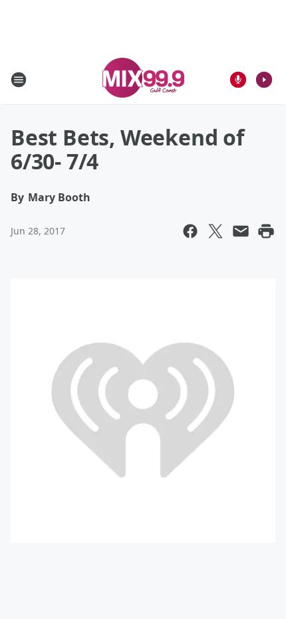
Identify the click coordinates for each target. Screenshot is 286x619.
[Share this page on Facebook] (190, 231)
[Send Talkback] (238, 80)
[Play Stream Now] (264, 80)
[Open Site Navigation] (19, 80)
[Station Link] (143, 79)
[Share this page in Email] (240, 231)
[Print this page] (266, 231)
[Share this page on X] (215, 231)
